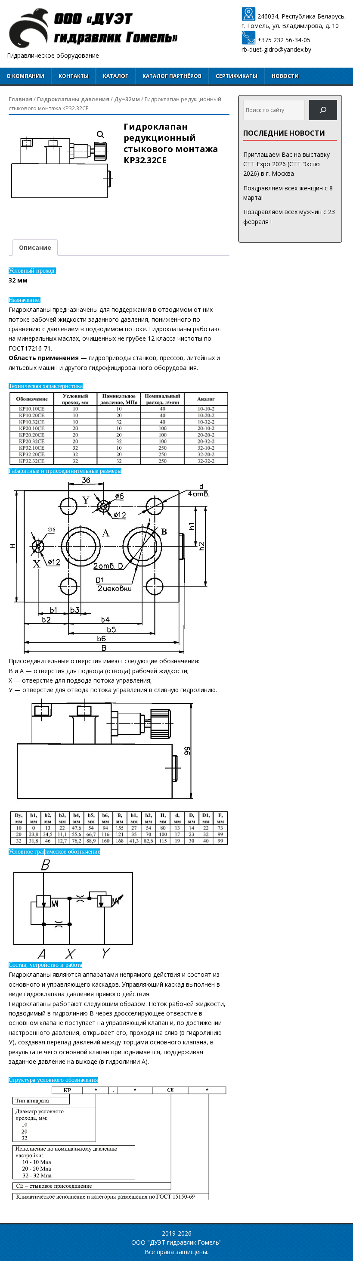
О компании (25, 76)
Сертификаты (236, 76)
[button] (100, 135)
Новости (285, 76)
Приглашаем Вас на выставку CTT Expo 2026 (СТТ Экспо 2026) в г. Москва (286, 164)
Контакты (74, 76)
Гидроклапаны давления (73, 99)
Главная (20, 99)
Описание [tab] (35, 247)
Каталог (115, 76)
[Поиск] (323, 110)
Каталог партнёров (171, 76)
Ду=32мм (127, 99)
